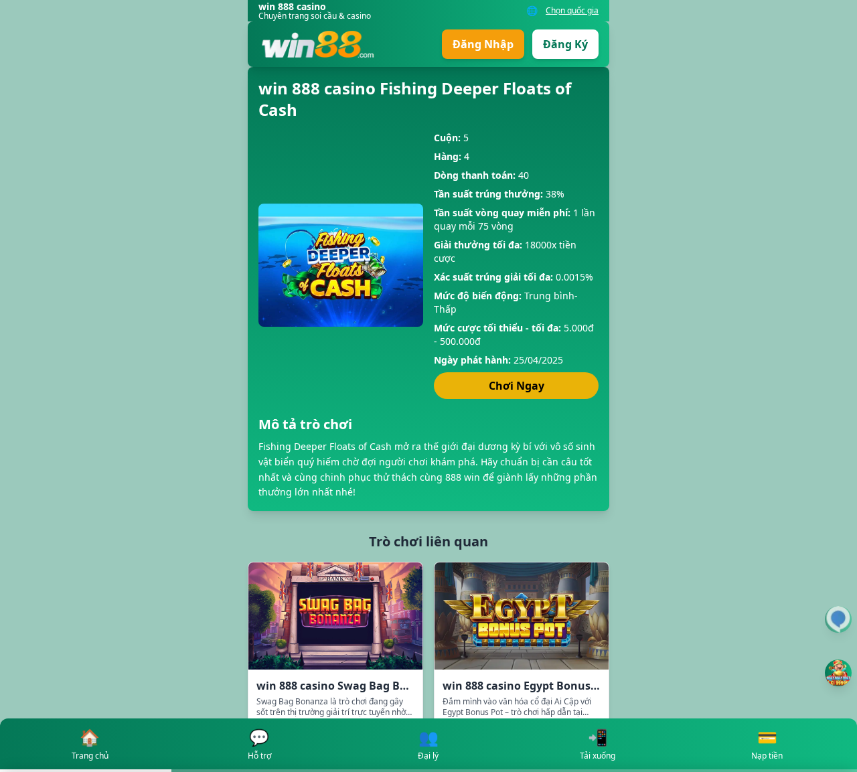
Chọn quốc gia (572, 10)
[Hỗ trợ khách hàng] (838, 619)
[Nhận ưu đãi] (838, 673)
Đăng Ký (565, 44)
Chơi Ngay (516, 385)
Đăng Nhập (483, 44)
